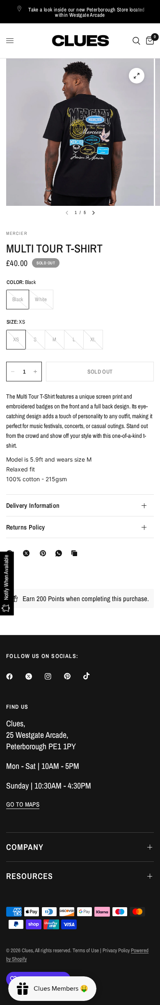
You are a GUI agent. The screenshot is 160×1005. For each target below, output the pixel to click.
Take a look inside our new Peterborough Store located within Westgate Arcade (86, 12)
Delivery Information (32, 505)
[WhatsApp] (60, 553)
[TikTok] (92, 676)
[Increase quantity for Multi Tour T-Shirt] (35, 371)
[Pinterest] (45, 553)
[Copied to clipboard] (76, 553)
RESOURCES (29, 875)
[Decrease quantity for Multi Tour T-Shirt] (13, 371)
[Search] (136, 40)
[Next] (94, 213)
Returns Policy (25, 527)
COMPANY (24, 846)
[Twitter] (34, 676)
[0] (148, 40)
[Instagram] (54, 676)
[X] (28, 553)
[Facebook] (15, 676)
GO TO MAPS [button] (22, 804)
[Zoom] (136, 75)
